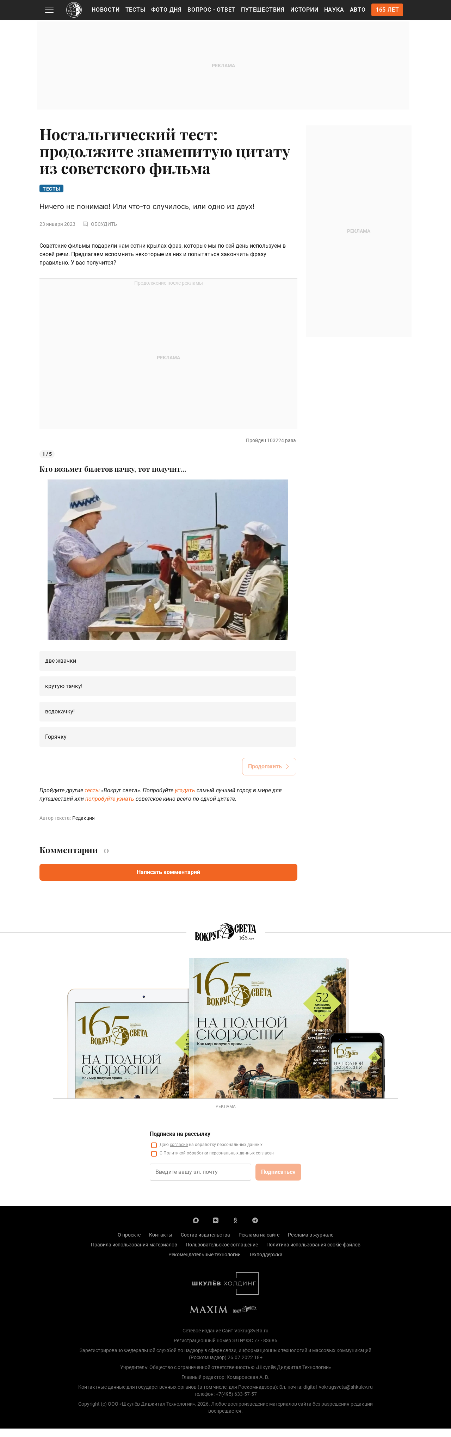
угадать (185, 790)
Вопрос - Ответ (211, 9)
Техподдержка (266, 1254)
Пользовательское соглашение (222, 1244)
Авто (358, 9)
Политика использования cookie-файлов (313, 1244)
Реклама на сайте (259, 1235)
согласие (179, 1144)
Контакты (160, 1235)
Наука (334, 9)
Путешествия (263, 9)
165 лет (387, 9)
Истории (304, 9)
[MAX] (196, 1220)
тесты (92, 790)
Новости (106, 9)
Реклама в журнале (310, 1235)
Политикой (174, 1153)
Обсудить (104, 224)
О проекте (129, 1235)
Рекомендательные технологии (204, 1254)
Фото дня (166, 9)
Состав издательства (205, 1235)
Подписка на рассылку (180, 1134)
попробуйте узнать (109, 798)
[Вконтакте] (215, 1220)
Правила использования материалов (134, 1244)
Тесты (135, 9)
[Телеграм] (255, 1220)
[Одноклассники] (235, 1220)
